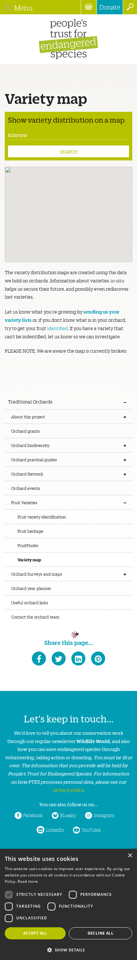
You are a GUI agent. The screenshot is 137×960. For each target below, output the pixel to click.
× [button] (129, 855)
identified (57, 328)
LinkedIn (55, 830)
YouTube (91, 830)
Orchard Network (27, 474)
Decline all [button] (100, 933)
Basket (89, 7)
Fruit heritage (30, 531)
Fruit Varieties (24, 502)
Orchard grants (25, 431)
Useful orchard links (29, 602)
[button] (68, 949)
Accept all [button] (35, 933)
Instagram (104, 815)
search (130, 7)
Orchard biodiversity (30, 445)
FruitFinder (28, 545)
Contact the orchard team (35, 616)
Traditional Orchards (30, 401)
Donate (109, 7)
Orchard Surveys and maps (36, 574)
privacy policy (68, 790)
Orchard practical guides (34, 459)
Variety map (29, 559)
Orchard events (25, 488)
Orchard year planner (31, 588)
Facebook (33, 815)
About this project (28, 416)
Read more (28, 881)
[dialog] (68, 904)
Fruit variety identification (42, 516)
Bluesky (68, 815)
